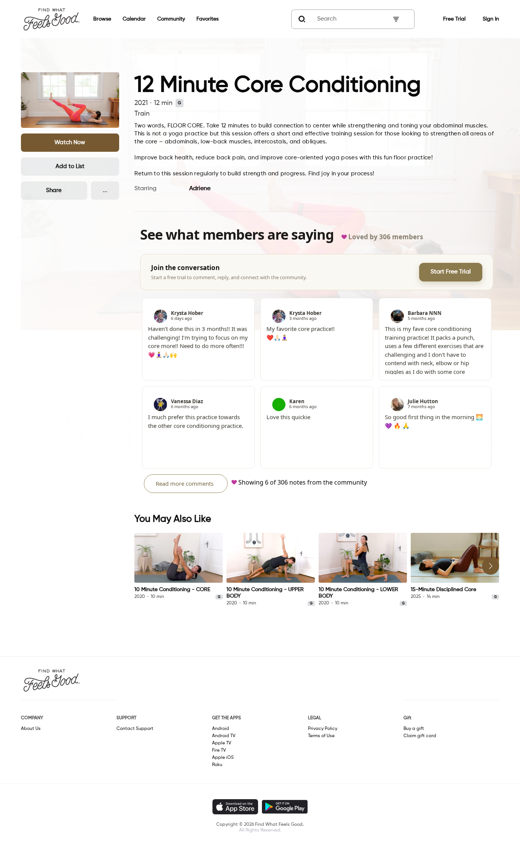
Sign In (491, 19)
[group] (178, 566)
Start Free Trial (451, 272)
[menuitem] (96, 19)
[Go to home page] (51, 19)
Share (54, 190)
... (105, 190)
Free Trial (454, 19)
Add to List (70, 166)
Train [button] (142, 113)
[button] (70, 143)
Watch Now (69, 142)
